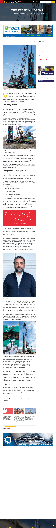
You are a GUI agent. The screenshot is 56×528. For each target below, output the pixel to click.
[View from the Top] (8, 411)
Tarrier (17, 93)
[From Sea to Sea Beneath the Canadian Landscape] (30, 411)
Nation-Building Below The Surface (44, 59)
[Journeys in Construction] (19, 411)
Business (8, 428)
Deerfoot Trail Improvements (43, 51)
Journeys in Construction (16, 415)
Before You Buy (40, 43)
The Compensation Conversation (44, 55)
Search (53, 1)
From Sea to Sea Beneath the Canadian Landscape (30, 416)
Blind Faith (40, 47)
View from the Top (7, 415)
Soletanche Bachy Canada (9, 426)
